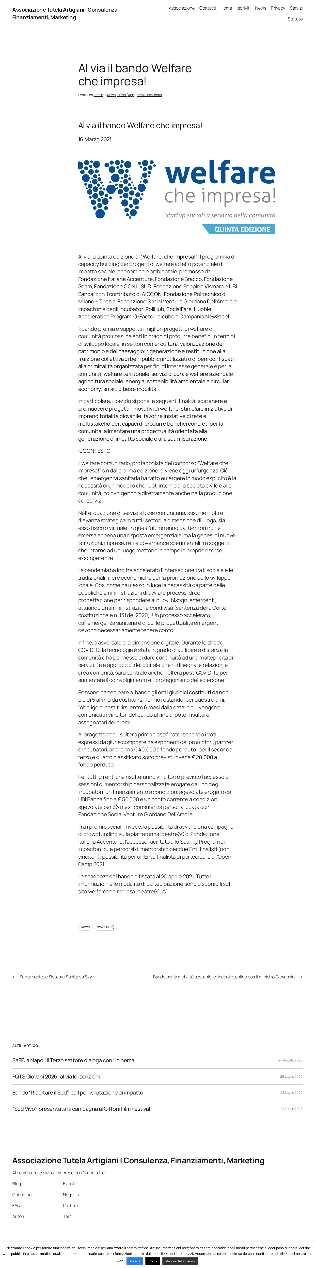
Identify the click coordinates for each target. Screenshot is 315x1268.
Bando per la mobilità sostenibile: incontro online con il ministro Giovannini (224, 977)
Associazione (182, 8)
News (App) (126, 94)
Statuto (295, 19)
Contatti (207, 8)
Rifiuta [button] (152, 1261)
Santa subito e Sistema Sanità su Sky (55, 977)
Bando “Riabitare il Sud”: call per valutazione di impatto (77, 1092)
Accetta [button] (134, 1261)
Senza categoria (149, 94)
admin (98, 94)
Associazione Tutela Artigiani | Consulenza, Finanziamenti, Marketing (65, 13)
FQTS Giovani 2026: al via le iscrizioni (56, 1076)
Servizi (296, 8)
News (260, 8)
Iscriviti (244, 8)
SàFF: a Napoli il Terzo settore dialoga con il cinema (73, 1060)
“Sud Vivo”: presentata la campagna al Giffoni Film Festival (81, 1109)
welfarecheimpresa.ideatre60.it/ (127, 891)
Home (226, 8)
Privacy (278, 8)
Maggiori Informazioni (180, 1261)
